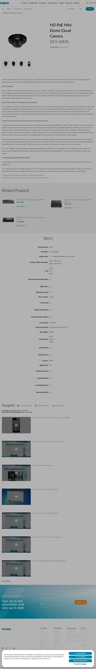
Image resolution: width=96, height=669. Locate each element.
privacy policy (49, 654)
